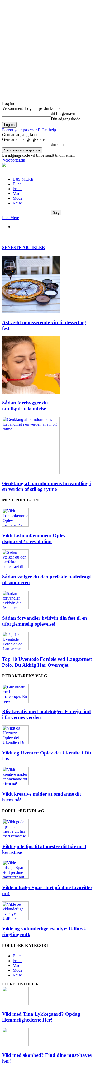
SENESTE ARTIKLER (23, 247)
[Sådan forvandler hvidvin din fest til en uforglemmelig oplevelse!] (15, 607)
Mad (16, 193)
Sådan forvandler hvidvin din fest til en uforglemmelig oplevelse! (44, 621)
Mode (17, 198)
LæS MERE (23, 179)
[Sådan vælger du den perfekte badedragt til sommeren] (15, 566)
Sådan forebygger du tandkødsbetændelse (25, 405)
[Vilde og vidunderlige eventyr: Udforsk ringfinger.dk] (15, 918)
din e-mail (59, 144)
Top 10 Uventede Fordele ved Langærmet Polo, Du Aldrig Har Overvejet (47, 662)
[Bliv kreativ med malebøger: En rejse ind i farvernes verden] (15, 701)
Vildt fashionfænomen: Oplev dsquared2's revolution (34, 538)
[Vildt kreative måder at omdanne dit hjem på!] (15, 784)
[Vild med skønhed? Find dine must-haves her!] (15, 1044)
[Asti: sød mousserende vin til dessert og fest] (31, 312)
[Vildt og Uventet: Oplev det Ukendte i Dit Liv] (15, 742)
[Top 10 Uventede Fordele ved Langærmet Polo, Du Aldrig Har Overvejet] (15, 649)
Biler (17, 184)
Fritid (17, 188)
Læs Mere (10, 217)
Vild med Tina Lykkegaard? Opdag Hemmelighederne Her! (41, 1017)
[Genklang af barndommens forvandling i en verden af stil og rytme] (31, 473)
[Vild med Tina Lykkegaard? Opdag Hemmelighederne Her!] (15, 1003)
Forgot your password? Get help (29, 130)
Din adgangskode (65, 119)
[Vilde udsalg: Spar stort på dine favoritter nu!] (15, 877)
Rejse (17, 203)
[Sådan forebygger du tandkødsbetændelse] (31, 392)
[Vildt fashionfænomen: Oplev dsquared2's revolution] (15, 525)
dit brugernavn (63, 113)
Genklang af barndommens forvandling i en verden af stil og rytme (46, 486)
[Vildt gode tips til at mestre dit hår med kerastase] (15, 836)
